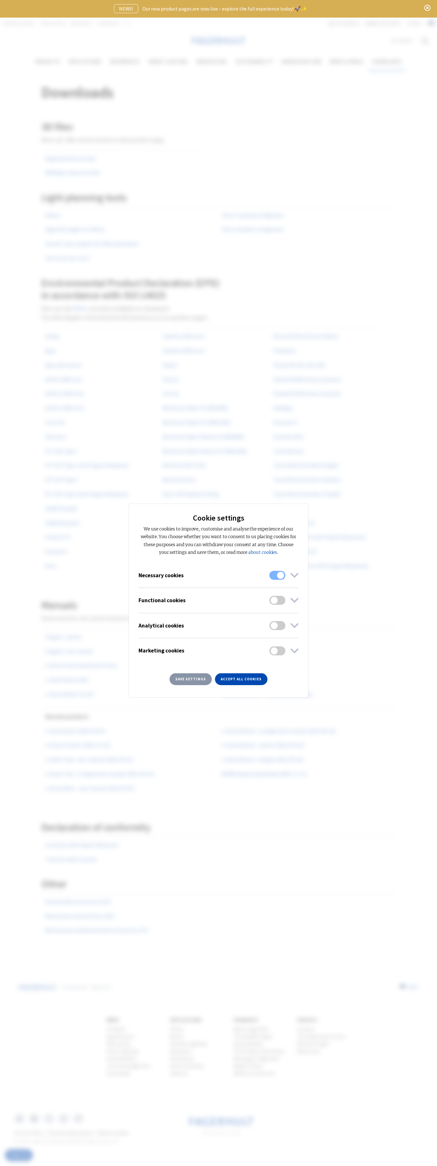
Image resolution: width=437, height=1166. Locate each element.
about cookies (262, 552)
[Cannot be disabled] (277, 575)
